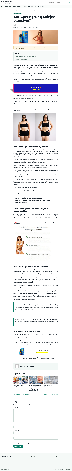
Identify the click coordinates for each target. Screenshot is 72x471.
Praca (2, 6)
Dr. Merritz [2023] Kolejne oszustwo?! (50, 394)
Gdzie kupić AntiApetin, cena (21, 59)
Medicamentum (6, 2)
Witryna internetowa (18, 436)
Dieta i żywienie (8, 6)
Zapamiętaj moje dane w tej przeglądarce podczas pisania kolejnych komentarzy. (32, 443)
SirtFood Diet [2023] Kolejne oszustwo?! (22, 394)
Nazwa (15, 425)
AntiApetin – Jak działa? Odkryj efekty (23, 55)
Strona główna (16, 10)
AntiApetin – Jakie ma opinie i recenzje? (23, 58)
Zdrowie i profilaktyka (17, 6)
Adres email (17, 430)
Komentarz (16, 407)
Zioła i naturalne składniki (39, 6)
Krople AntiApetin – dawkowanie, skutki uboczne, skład (26, 56)
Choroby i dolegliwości (28, 6)
